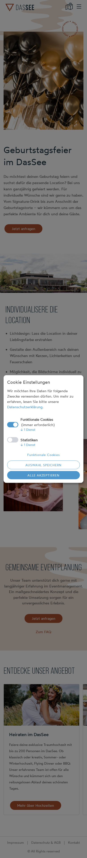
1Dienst (28, 429)
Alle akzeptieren (43, 475)
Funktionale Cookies (43, 455)
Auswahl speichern (43, 465)
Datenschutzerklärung (24, 407)
